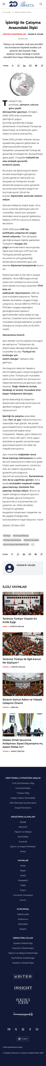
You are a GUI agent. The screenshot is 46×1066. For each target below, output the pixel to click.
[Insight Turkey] (23, 988)
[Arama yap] (41, 4)
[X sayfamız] (16, 1029)
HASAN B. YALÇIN (35, 34)
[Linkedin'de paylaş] (24, 66)
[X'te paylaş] (13, 65)
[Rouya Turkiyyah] (23, 1014)
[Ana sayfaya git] (21, 4)
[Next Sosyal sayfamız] (9, 1029)
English (24, 1039)
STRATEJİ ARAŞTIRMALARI (14, 34)
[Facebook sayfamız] (30, 1029)
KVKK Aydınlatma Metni (12, 1047)
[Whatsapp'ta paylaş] (18, 65)
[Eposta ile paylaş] (30, 65)
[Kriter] (23, 976)
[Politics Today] (23, 1001)
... (32, 544)
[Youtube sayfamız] (37, 1029)
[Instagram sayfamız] (23, 1029)
